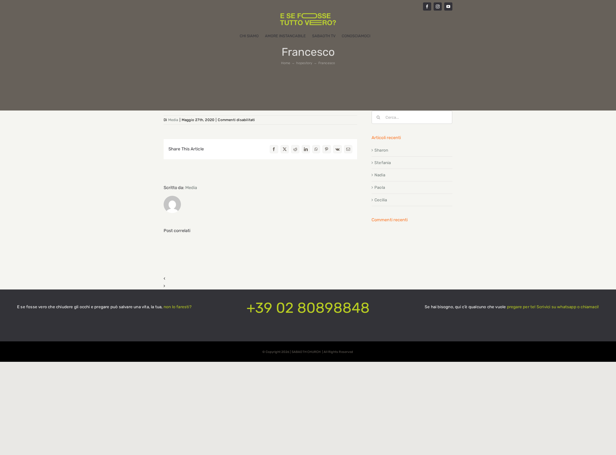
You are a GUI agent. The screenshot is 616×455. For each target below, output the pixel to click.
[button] (260, 278)
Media (173, 120)
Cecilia (380, 199)
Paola (379, 187)
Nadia (379, 174)
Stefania (382, 162)
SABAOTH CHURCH (306, 352)
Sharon (381, 150)
